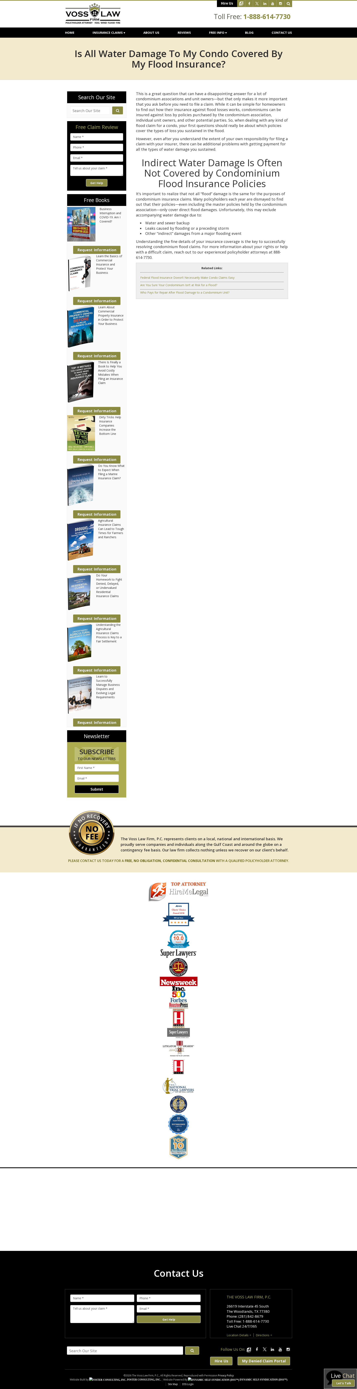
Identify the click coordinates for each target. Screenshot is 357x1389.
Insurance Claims (108, 32)
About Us (151, 32)
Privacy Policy (226, 1375)
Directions (262, 1335)
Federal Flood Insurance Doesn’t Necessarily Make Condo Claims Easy (187, 278)
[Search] (288, 3)
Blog (249, 32)
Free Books (96, 200)
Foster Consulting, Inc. (143, 1379)
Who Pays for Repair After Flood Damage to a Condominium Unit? (184, 292)
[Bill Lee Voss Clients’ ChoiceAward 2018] (179, 925)
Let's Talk (343, 1383)
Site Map (173, 1384)
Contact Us (282, 32)
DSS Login (188, 1384)
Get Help (96, 183)
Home (69, 32)
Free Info (216, 32)
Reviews (184, 32)
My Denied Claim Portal (264, 1360)
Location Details (238, 1335)
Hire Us (227, 3)
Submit (96, 789)
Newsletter (96, 736)
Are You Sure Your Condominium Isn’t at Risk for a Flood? (178, 285)
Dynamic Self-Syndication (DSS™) (263, 1379)
